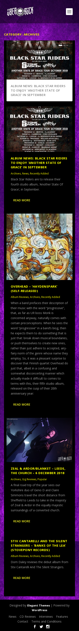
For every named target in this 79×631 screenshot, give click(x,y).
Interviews (46, 617)
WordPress (39, 610)
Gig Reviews (29, 479)
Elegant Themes (38, 605)
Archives (16, 173)
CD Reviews (28, 617)
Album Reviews (20, 297)
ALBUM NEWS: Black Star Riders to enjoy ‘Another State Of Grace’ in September (38, 90)
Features (62, 617)
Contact (22, 621)
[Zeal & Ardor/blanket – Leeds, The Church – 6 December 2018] (40, 440)
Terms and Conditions (46, 621)
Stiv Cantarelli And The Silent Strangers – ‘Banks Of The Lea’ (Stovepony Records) (39, 545)
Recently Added (39, 173)
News (25, 173)
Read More (21, 200)
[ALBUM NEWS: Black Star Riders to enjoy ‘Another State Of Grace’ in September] (40, 129)
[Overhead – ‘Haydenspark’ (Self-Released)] (40, 247)
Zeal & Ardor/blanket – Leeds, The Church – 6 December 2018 (38, 470)
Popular (42, 479)
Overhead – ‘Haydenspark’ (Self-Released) (34, 288)
